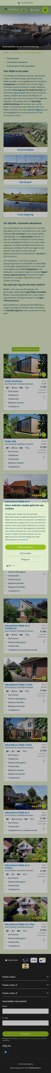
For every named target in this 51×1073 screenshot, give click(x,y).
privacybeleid (22, 539)
